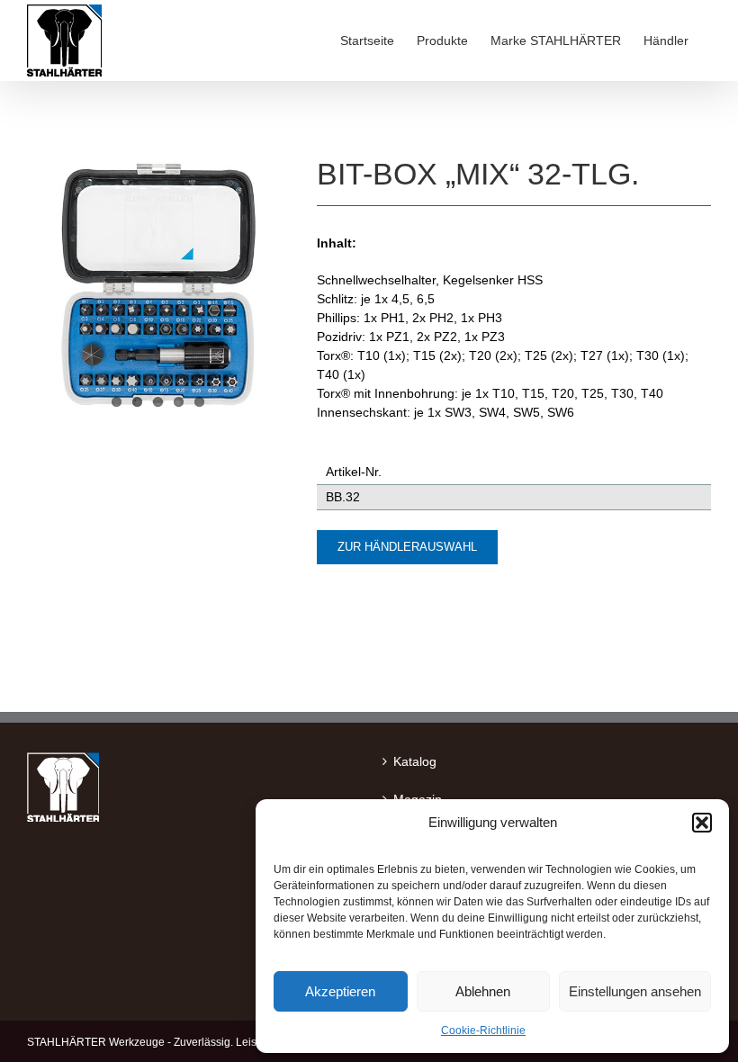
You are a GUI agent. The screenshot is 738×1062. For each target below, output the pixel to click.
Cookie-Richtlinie (483, 1030)
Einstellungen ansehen (635, 991)
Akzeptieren (340, 991)
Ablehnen (482, 991)
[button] (702, 823)
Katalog (414, 761)
